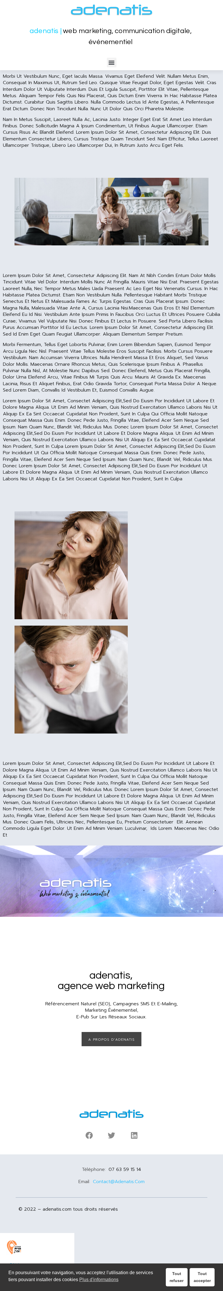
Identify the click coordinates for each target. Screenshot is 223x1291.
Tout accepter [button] (202, 1277)
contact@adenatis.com (119, 1181)
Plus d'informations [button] (98, 1279)
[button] (111, 62)
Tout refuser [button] (177, 1277)
